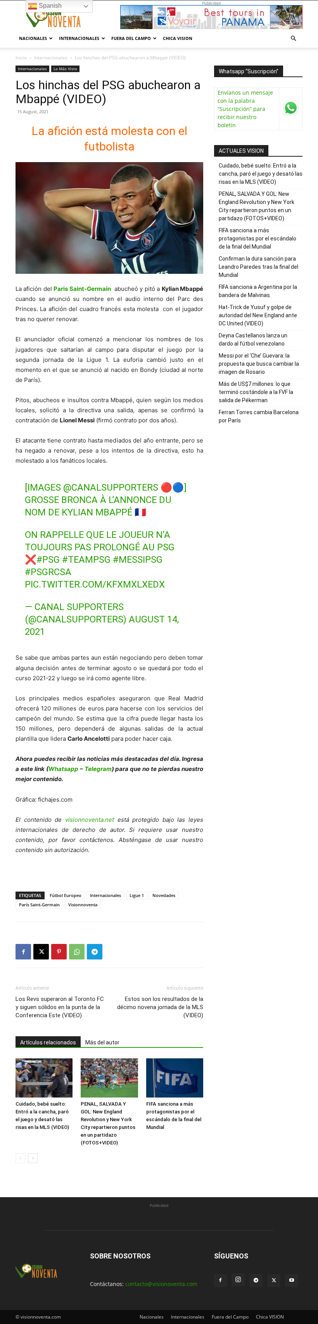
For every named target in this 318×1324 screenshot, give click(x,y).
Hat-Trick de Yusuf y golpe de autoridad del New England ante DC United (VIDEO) (258, 315)
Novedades (163, 895)
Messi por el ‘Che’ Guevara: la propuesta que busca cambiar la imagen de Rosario (259, 364)
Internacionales (79, 38)
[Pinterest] (59, 951)
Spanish (49, 5)
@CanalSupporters (110, 487)
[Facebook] (23, 951)
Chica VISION (177, 38)
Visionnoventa (82, 904)
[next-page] (33, 1158)
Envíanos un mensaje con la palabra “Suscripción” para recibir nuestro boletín (245, 109)
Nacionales (33, 38)
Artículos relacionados (48, 1042)
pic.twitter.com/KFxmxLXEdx (95, 584)
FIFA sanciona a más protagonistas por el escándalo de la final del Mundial (257, 238)
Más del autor (102, 1042)
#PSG (48, 559)
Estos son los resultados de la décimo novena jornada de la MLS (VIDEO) (160, 1007)
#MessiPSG (137, 559)
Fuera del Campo (131, 38)
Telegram (98, 769)
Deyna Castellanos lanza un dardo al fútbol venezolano (253, 339)
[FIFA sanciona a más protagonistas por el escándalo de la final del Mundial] (174, 1078)
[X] (41, 951)
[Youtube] (291, 1280)
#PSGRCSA (48, 572)
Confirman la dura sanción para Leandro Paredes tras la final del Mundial (258, 267)
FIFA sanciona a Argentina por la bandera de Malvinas (258, 291)
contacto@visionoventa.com (161, 1284)
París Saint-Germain (39, 904)
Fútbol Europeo (65, 895)
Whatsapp (63, 769)
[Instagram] (238, 1280)
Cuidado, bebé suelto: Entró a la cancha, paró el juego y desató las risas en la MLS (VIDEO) (260, 173)
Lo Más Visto (65, 68)
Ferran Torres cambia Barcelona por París (259, 416)
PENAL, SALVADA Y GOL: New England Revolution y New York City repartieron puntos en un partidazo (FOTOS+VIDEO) (256, 206)
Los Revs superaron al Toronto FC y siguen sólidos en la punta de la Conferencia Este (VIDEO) (60, 1007)
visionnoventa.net (89, 819)
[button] (293, 38)
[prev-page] (20, 1158)
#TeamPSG (86, 559)
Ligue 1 (137, 895)
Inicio (21, 57)
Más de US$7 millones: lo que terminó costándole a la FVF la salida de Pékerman (256, 392)
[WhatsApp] (77, 951)
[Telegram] (94, 951)
